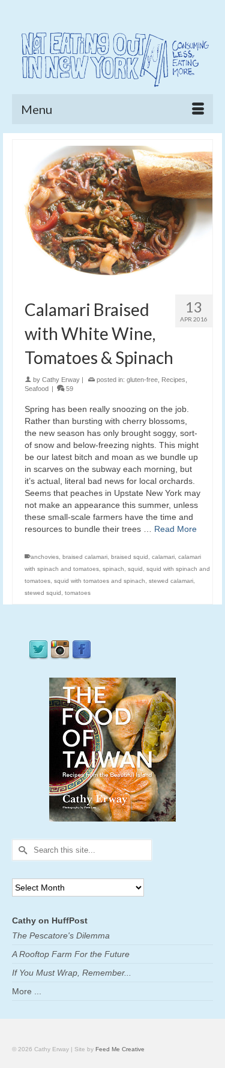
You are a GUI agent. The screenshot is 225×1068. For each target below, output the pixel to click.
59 (68, 388)
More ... (26, 991)
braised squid (129, 556)
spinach (113, 568)
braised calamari (84, 556)
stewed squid (43, 592)
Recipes (173, 379)
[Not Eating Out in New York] (112, 57)
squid (135, 568)
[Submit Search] (21, 850)
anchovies (45, 556)
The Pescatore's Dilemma (61, 935)
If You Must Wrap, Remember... (71, 972)
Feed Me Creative (120, 1049)
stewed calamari (171, 580)
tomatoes (78, 592)
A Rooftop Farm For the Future (71, 954)
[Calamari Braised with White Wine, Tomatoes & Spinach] (112, 211)
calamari (163, 556)
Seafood (37, 388)
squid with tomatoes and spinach (99, 580)
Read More (175, 529)
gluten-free (142, 379)
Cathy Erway (61, 379)
